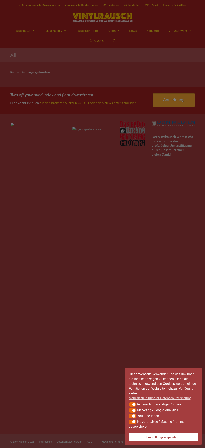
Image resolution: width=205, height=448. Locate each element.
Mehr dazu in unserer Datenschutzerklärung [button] (160, 398)
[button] (132, 404)
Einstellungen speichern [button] (163, 437)
